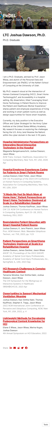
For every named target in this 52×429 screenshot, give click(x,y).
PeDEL (9, 15)
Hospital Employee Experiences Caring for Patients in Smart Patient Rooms (25, 171)
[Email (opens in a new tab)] (14, 348)
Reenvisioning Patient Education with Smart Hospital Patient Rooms (24, 223)
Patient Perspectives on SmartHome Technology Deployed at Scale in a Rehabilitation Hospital (24, 244)
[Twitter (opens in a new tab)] (22, 348)
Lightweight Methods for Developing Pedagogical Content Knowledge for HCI (24, 321)
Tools (46, 425)
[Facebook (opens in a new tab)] (26, 348)
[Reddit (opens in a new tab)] (18, 348)
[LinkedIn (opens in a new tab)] (11, 348)
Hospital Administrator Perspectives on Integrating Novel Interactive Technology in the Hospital (25, 144)
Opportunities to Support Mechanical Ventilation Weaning (24, 295)
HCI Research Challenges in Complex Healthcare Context (24, 270)
